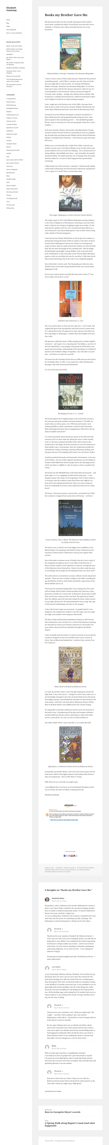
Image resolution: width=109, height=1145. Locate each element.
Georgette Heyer (11, 144)
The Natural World (12, 192)
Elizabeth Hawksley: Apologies (15, 68)
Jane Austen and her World (14, 160)
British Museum (11, 105)
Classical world (11, 121)
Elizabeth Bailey (58, 898)
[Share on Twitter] (67, 856)
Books (8, 26)
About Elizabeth (11, 30)
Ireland (8, 153)
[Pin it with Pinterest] (72, 856)
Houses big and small (12, 150)
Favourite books (69, 870)
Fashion (8, 137)
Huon (54, 1046)
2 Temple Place (11, 99)
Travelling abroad (11, 198)
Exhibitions (9, 131)
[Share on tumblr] (74, 856)
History (8, 147)
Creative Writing (11, 124)
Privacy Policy (49, 1141)
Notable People (11, 179)
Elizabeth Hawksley (11, 9)
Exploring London (11, 134)
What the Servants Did (13, 76)
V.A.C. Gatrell (66, 872)
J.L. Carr (77, 870)
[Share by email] (76, 856)
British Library (10, 102)
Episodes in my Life (12, 128)
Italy (7, 156)
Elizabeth (59, 868)
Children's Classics (11, 118)
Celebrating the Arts (12, 115)
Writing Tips (10, 208)
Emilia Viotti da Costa (57, 870)
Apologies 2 (9, 54)
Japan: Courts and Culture (14, 46)
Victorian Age (10, 205)
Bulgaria (9, 111)
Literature (9, 166)
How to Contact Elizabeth (14, 33)
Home (8, 20)
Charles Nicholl (83, 868)
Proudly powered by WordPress (65, 1141)
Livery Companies (11, 169)
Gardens (8, 140)
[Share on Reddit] (69, 856)
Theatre (8, 195)
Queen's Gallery (11, 185)
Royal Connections (12, 189)
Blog (7, 23)
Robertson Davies (56, 872)
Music (8, 176)
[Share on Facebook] (65, 856)
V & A (8, 202)
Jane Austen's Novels (12, 163)
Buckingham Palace (12, 108)
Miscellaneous (10, 173)
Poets (8, 182)
